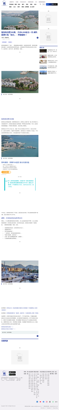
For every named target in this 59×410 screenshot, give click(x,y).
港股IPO (12, 1)
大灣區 (37, 389)
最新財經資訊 (42, 1)
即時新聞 (48, 384)
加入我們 (32, 6)
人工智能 (41, 375)
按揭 (32, 388)
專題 (16, 4)
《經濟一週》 (18, 380)
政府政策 (48, 375)
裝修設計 (32, 386)
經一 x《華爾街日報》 (52, 4)
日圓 (17, 1)
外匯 (29, 377)
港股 (29, 374)
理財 (27, 4)
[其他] (37, 37)
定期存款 (35, 375)
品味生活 (46, 375)
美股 (29, 375)
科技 (35, 4)
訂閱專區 (27, 6)
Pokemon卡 (23, 1)
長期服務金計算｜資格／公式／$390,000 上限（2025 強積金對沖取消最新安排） (53, 51)
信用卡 (35, 390)
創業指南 (37, 382)
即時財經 (11, 4)
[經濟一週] (4, 3)
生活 (14, 6)
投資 (19, 4)
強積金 (35, 381)
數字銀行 (35, 384)
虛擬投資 (29, 384)
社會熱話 (48, 378)
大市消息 (32, 375)
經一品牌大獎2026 (37, 393)
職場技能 (43, 375)
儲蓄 (35, 378)
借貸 (35, 386)
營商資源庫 (37, 386)
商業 (31, 4)
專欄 (23, 6)
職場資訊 (43, 378)
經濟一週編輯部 (5, 37)
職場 (10, 6)
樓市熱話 (32, 390)
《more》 (3, 380)
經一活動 (37, 397)
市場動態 (37, 375)
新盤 (32, 383)
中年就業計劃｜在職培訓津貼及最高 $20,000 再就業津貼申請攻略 (52, 67)
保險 (35, 377)
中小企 (37, 380)
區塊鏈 (41, 381)
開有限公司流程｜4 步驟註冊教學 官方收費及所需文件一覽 (52, 72)
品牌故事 (37, 378)
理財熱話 (35, 393)
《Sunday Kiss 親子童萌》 (10, 380)
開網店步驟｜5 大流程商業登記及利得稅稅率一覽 (52, 56)
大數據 (41, 378)
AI (36, 1)
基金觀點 (29, 381)
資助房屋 (32, 381)
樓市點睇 (4, 42)
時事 (19, 6)
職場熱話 (43, 381)
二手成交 (32, 378)
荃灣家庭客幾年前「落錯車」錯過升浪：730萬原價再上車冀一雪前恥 (22, 313)
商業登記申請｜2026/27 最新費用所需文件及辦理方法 (53, 61)
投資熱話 (29, 387)
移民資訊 (48, 381)
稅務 (35, 388)
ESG (37, 388)
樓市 (23, 4)
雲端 (41, 383)
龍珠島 (10, 42)
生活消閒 (46, 378)
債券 (29, 378)
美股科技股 (30, 1)
